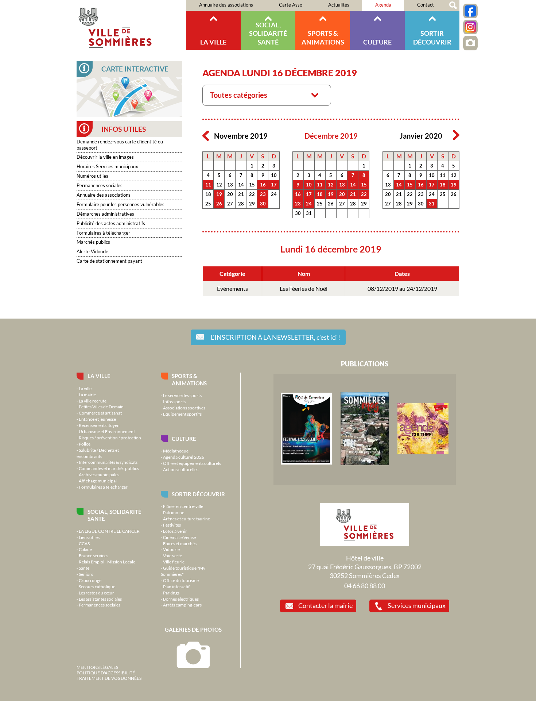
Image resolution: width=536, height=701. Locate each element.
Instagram (470, 27)
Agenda (383, 5)
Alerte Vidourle (92, 251)
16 (263, 185)
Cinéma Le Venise (179, 537)
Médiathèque (176, 450)
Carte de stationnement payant (109, 261)
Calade (85, 549)
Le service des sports (182, 395)
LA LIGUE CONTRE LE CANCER (109, 531)
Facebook (470, 11)
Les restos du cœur (96, 592)
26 (219, 204)
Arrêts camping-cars (182, 604)
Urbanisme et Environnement (107, 431)
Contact (425, 5)
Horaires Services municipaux (107, 166)
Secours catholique (97, 586)
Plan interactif (176, 586)
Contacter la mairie (325, 605)
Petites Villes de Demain (101, 406)
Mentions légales (97, 667)
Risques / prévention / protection (110, 437)
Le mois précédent (205, 135)
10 (274, 175)
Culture (377, 42)
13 (230, 185)
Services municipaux (417, 605)
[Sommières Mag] (365, 463)
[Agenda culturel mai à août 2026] (422, 452)
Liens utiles (89, 537)
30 (263, 204)
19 (219, 194)
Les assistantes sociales (100, 598)
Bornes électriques (181, 598)
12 (219, 185)
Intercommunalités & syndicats (108, 462)
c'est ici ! (275, 337)
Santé (84, 567)
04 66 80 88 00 (364, 586)
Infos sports (174, 401)
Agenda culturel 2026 (183, 456)
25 (208, 204)
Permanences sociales (100, 185)
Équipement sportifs (182, 413)
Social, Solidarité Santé (268, 33)
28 (241, 204)
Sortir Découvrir (432, 37)
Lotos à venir (175, 531)
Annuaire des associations (226, 5)
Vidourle (171, 549)
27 (230, 204)
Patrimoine (173, 512)
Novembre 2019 (241, 136)
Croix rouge (90, 580)
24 (274, 194)
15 (252, 185)
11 (208, 185)
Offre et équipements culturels (192, 463)
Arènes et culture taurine (186, 518)
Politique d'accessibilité (106, 672)
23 (263, 194)
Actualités (338, 5)
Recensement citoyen (99, 425)
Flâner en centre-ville (183, 506)
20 (230, 194)
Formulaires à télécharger (103, 233)
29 (252, 204)
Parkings (171, 592)
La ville (213, 42)
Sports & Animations (323, 37)
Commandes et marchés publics (109, 468)
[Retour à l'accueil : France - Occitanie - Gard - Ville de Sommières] (131, 25)
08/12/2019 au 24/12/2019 (402, 288)
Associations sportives (184, 407)
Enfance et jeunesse (97, 418)
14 (241, 185)
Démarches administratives (105, 214)
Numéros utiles (92, 176)
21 (241, 194)
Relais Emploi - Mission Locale (107, 561)
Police (84, 443)
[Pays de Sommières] (306, 463)
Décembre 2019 (331, 136)
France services (93, 555)
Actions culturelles (180, 469)
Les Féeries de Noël (303, 288)
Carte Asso (290, 5)
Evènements (232, 288)
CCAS (84, 543)
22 (252, 194)
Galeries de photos (193, 629)
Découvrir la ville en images (105, 157)
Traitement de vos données (109, 678)
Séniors (86, 574)
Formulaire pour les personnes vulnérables (120, 204)
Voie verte (172, 555)
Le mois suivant (456, 135)
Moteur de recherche (453, 5)
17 (274, 185)
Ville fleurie (174, 561)
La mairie (87, 394)
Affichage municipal (98, 480)
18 (208, 194)
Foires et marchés (180, 543)
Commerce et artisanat (100, 412)
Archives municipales (99, 474)
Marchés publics (93, 242)
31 (309, 213)
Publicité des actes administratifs (111, 223)
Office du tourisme (181, 580)
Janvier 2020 (421, 136)
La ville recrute (92, 400)
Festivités (172, 524)
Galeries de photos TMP (470, 43)
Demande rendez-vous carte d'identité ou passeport (120, 145)
